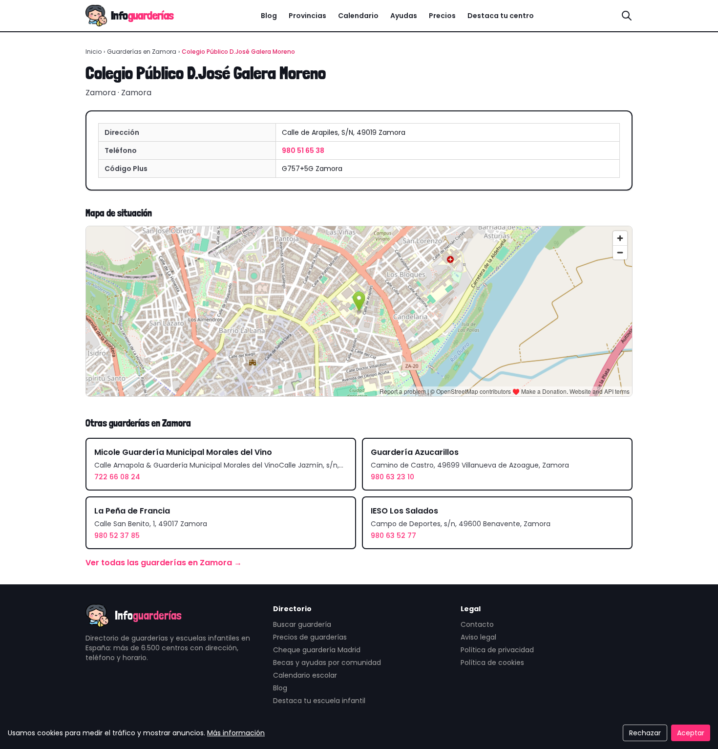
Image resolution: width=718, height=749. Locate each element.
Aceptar (690, 733)
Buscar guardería (302, 624)
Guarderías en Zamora (141, 51)
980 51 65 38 (303, 150)
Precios (442, 16)
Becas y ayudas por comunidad (327, 662)
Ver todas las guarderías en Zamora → (163, 562)
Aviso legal (478, 637)
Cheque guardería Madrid (316, 650)
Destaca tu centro (500, 16)
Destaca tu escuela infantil (319, 701)
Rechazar (645, 733)
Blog (269, 16)
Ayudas (403, 16)
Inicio (93, 51)
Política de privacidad (497, 650)
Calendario (358, 16)
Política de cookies (492, 662)
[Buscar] (627, 15)
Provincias (307, 16)
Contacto (477, 624)
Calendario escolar (305, 675)
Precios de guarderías (310, 637)
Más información (236, 733)
